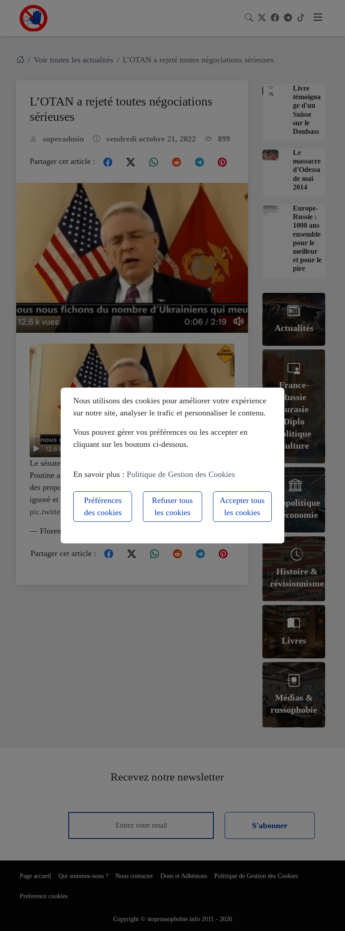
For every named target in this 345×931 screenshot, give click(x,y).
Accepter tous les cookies (242, 506)
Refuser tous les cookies (172, 506)
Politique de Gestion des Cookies (181, 474)
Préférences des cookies (103, 506)
